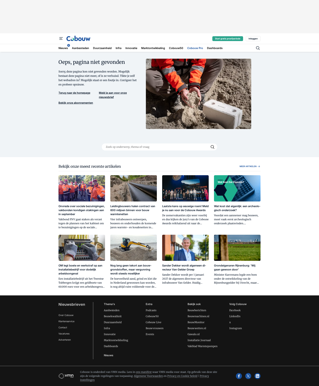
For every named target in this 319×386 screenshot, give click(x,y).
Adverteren (64, 339)
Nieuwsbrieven (71, 304)
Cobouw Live (153, 322)
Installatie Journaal (199, 340)
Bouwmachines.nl (198, 316)
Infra (107, 328)
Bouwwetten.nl (197, 328)
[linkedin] (258, 376)
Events (150, 334)
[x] (248, 376)
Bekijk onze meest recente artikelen (89, 166)
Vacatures (63, 333)
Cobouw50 (152, 316)
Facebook (235, 310)
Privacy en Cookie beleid (182, 376)
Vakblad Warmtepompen (202, 346)
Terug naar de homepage (74, 92)
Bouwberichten (197, 310)
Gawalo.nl (194, 334)
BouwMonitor (196, 322)
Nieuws (108, 355)
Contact (62, 327)
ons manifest (144, 372)
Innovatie (110, 334)
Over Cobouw (65, 315)
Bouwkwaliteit (113, 316)
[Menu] (61, 38)
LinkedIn (234, 316)
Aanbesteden (111, 310)
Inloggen (253, 38)
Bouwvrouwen (154, 328)
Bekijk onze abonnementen (75, 102)
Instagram (235, 328)
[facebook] (239, 376)
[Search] (212, 146)
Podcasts (151, 310)
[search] (258, 48)
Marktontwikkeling (116, 340)
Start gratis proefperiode (227, 38)
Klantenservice (66, 321)
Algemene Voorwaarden (148, 376)
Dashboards (111, 346)
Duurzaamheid (113, 322)
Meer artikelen (248, 166)
